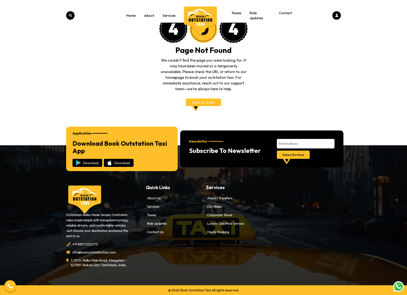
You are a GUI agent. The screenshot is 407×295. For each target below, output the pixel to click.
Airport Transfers (219, 198)
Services (169, 15)
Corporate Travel (219, 215)
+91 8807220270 (85, 244)
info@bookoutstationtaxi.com (94, 252)
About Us (154, 198)
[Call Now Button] (10, 286)
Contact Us (155, 232)
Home (131, 15)
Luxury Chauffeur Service (225, 223)
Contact (285, 13)
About (149, 15)
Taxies (236, 13)
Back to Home (203, 102)
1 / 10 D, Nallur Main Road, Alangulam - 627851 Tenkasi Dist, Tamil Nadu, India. (98, 262)
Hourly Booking (218, 232)
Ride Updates (256, 15)
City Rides (214, 206)
